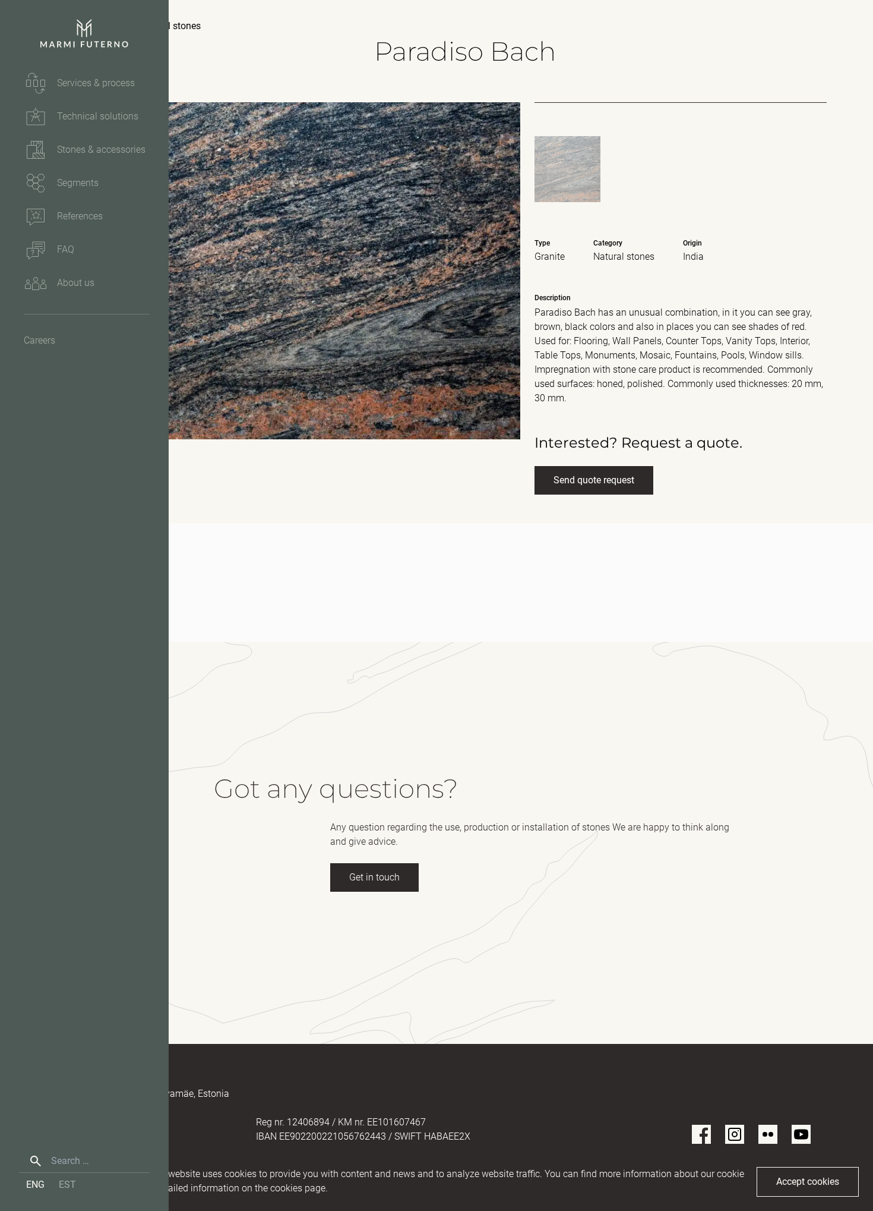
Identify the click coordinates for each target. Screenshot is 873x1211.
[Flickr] (767, 1134)
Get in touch (374, 877)
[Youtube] (801, 1134)
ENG (35, 1184)
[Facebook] (701, 1134)
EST (67, 1184)
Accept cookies (807, 1181)
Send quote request (593, 480)
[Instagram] (734, 1134)
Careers (39, 340)
